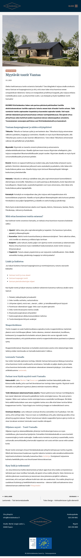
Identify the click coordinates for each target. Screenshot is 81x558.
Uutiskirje (46, 456)
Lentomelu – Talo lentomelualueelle (15, 499)
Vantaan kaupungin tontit (18, 278)
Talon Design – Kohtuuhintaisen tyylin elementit (61, 499)
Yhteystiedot (35, 485)
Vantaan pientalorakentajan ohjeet (22, 281)
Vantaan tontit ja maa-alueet (19, 275)
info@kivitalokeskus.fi (11, 517)
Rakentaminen (11, 71)
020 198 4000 (73, 527)
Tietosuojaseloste (50, 553)
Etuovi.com (34, 380)
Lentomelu (22, 370)
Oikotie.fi (23, 380)
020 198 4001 (73, 517)
